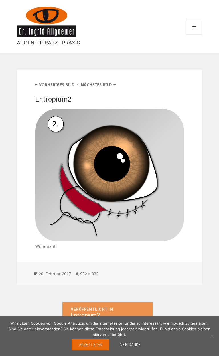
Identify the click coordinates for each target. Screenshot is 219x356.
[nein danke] (212, 336)
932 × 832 (89, 273)
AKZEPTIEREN (90, 344)
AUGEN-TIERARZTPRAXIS (48, 42)
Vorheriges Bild (56, 84)
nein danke (130, 344)
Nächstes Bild (96, 84)
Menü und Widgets (194, 27)
